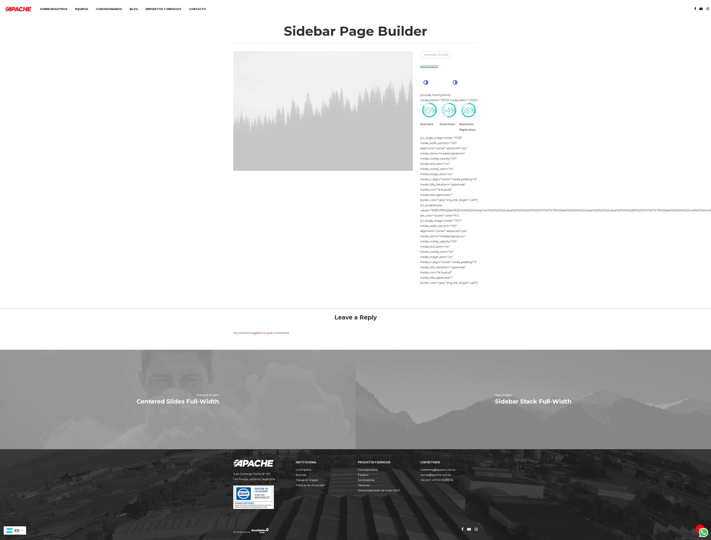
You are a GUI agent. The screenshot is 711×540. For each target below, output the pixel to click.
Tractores (364, 485)
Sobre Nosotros (53, 9)
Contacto (197, 9)
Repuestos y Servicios (163, 9)
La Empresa (303, 469)
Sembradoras (366, 480)
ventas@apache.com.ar (435, 475)
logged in (257, 333)
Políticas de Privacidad (310, 485)
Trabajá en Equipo (307, 480)
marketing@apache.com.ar (437, 469)
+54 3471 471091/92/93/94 (436, 480)
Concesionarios (109, 9)
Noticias (301, 475)
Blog (134, 9)
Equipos (81, 9)
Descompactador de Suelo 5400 (379, 490)
